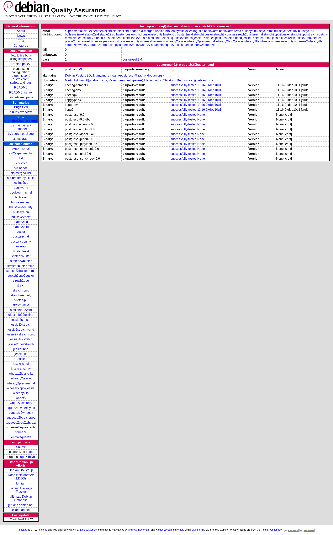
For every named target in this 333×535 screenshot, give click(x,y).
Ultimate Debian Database (21, 498)
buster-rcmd (21, 236)
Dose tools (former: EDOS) (21, 476)
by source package (21, 133)
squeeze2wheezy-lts (21, 407)
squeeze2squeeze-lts (20, 427)
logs (29, 82)
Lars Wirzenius (88, 529)
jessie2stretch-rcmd (21, 329)
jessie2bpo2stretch (21, 344)
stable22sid (21, 226)
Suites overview (21, 112)
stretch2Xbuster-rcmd (21, 120)
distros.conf (20, 79)
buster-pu (20, 246)
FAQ (21, 40)
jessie (21, 359)
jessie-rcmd (21, 363)
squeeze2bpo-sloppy (21, 417)
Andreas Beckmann (139, 529)
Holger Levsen (164, 529)
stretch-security (21, 295)
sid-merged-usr (21, 173)
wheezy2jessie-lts (21, 373)
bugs (29, 451)
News (21, 35)
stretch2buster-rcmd (20, 266)
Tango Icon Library (271, 529)
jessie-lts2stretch (20, 339)
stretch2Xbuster (21, 261)
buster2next (21, 251)
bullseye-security (20, 207)
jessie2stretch (20, 319)
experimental (21, 148)
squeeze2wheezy (21, 412)
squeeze (21, 432)
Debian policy (20, 64)
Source (21, 447)
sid (21, 158)
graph (25, 138)
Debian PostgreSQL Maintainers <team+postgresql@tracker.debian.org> (114, 75)
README (21, 87)
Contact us (20, 45)
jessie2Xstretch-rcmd (21, 334)
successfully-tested (184, 85)
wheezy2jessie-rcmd (21, 383)
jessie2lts (20, 354)
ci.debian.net (21, 509)
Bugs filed (21, 107)
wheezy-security (21, 402)
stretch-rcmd (21, 290)
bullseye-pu (21, 212)
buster (21, 231)
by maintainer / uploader (21, 127)
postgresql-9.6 (132, 59)
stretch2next (21, 305)
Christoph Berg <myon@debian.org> (188, 80)
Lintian (20, 483)
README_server (21, 92)
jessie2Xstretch (20, 324)
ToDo (31, 456)
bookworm (21, 187)
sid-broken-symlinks (20, 177)
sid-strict (21, 163)
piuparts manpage (20, 97)
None (201, 114)
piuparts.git (198, 529)
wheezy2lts (21, 393)
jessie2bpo (20, 349)
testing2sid (20, 182)
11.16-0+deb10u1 (209, 85)
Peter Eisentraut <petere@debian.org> (135, 80)
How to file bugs (21, 55)
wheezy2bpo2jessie (20, 388)
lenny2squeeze (20, 437)
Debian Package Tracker (20, 490)
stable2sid (21, 221)
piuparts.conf (20, 75)
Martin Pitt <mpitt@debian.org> (86, 80)
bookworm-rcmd (21, 192)
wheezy (21, 398)
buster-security (21, 241)
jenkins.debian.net (20, 505)
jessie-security (21, 368)
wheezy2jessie (21, 378)
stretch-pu (21, 300)
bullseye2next (20, 217)
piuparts (22, 529)
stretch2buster (20, 256)
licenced (42, 529)
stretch (20, 285)
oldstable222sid (21, 310)
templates (25, 59)
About (21, 31)
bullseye (21, 197)
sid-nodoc (21, 168)
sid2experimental (21, 153)
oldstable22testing (20, 314)
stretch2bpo (21, 280)
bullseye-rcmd (20, 202)
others (180, 529)
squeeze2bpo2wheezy (20, 422)
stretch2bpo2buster (21, 275)
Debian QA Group (21, 470)
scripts (14, 82)
